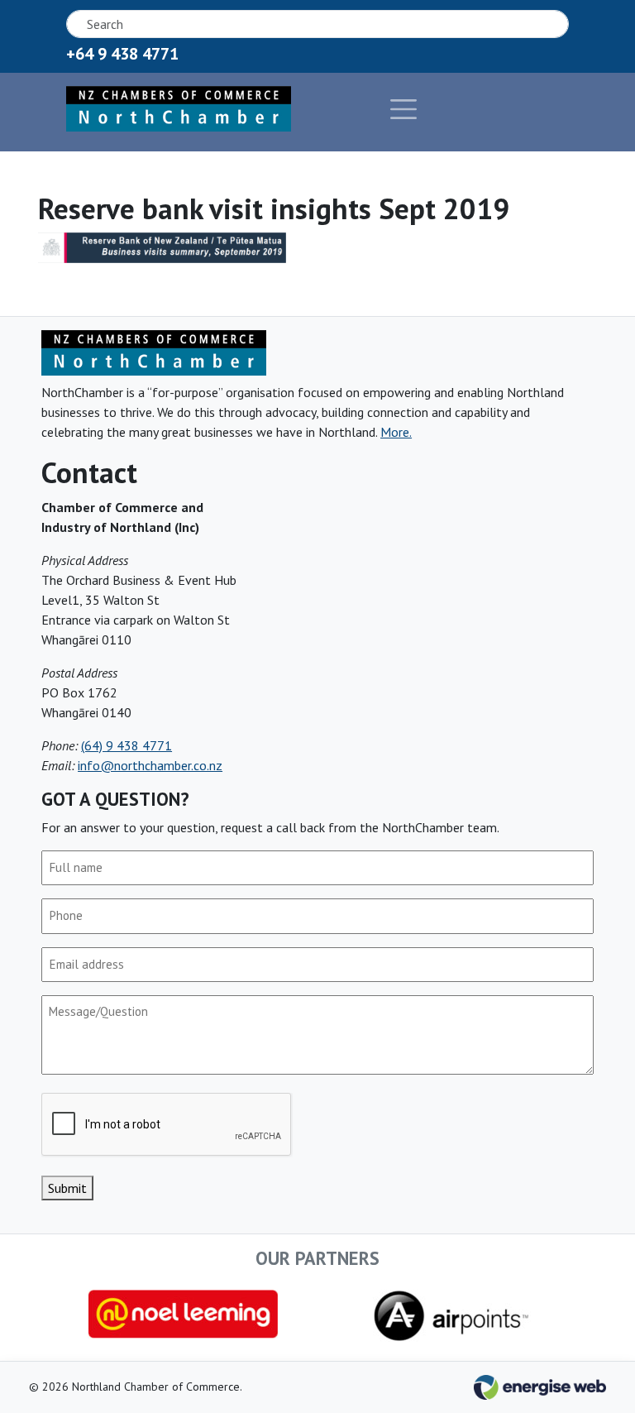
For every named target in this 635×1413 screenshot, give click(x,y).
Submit (67, 1188)
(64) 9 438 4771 (126, 745)
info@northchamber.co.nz (150, 765)
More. (396, 432)
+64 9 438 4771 (122, 54)
